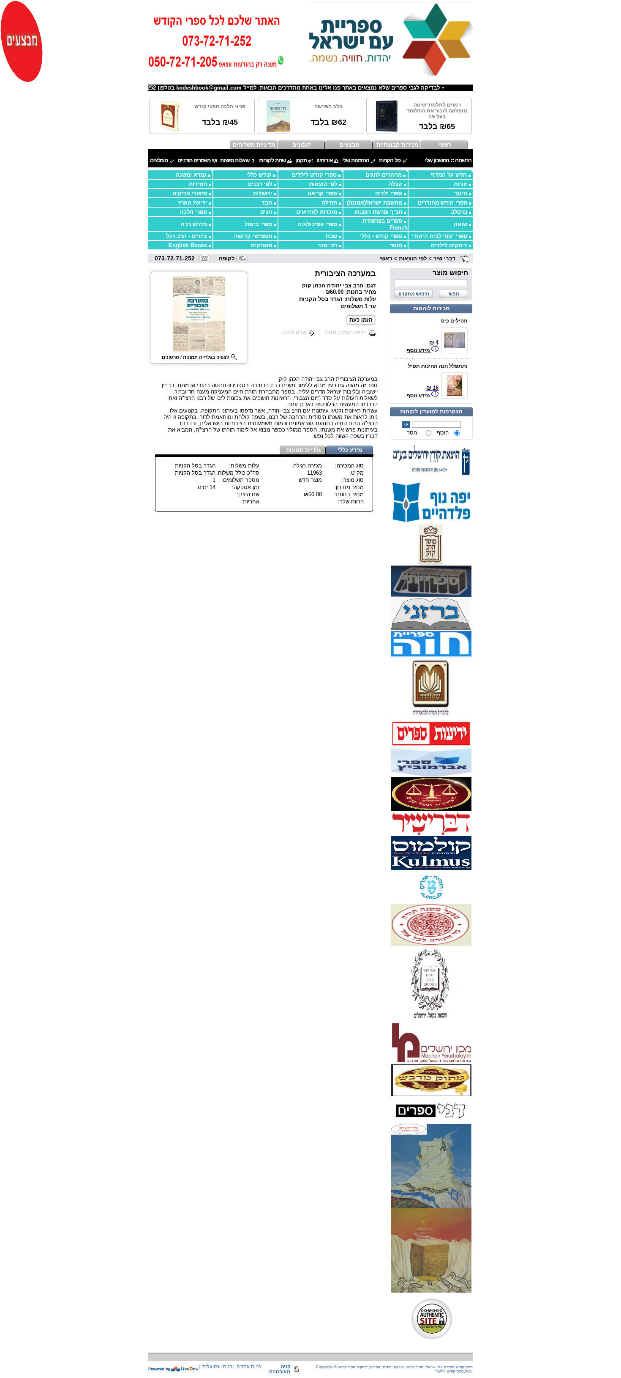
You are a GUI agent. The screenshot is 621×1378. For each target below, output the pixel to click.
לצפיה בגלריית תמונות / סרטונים (195, 357)
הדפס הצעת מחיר (345, 332)
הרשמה (463, 160)
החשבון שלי (437, 160)
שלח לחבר (293, 332)
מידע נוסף (419, 350)
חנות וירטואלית (217, 1366)
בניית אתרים (249, 1366)
